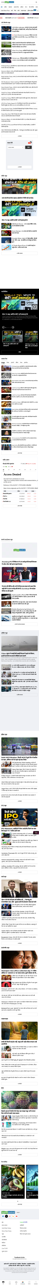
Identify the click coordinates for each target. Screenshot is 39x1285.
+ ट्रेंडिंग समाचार (19, 694)
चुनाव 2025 (4, 1251)
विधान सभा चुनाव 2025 (25, 1234)
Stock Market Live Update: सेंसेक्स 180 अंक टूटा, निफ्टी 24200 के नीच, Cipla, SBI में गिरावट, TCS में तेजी (24, 37)
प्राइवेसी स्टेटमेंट (31, 1263)
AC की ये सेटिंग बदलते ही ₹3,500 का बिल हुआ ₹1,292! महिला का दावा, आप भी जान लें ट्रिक (23, 666)
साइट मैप (22, 1265)
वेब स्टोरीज (31, 7)
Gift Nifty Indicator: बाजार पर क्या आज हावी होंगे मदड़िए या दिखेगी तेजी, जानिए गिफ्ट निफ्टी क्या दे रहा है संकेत (24, 29)
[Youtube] (16, 1216)
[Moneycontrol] (9, 2)
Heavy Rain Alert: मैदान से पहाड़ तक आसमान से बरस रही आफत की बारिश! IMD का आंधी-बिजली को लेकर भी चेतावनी (18, 115)
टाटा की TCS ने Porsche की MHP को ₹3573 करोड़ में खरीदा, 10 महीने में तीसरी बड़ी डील (18, 125)
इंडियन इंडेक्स (30, 10)
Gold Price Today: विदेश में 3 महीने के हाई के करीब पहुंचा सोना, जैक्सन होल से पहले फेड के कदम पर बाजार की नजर (19, 98)
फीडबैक (19, 1263)
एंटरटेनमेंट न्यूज (5, 947)
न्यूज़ (3, 1234)
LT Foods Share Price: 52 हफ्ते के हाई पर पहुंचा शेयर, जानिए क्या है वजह (23, 246)
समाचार (10, 7)
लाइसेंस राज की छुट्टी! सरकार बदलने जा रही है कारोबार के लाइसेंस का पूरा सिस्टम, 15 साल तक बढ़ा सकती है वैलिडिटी (24, 618)
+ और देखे (19, 136)
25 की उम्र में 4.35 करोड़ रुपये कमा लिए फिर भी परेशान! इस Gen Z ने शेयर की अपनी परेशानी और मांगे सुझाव (24, 674)
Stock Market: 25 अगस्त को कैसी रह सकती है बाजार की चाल (24, 232)
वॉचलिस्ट (4, 1245)
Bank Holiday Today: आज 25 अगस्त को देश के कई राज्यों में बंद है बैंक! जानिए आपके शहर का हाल (19, 77)
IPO (26, 7)
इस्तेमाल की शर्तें (12, 1265)
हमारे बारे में (6, 1263)
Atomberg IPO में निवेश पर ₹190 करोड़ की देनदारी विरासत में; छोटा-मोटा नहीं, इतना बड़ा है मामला (19, 563)
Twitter (6, 1216)
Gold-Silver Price (5, 10)
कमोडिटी (22, 1225)
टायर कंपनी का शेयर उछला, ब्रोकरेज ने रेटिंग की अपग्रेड (17, 198)
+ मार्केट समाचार (19, 253)
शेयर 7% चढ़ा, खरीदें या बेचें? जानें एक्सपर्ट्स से (14, 220)
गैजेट (15, 10)
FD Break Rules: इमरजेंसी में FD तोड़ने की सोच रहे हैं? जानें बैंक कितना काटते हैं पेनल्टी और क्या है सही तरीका (19, 66)
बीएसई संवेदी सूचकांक (8, 463)
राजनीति (4, 1237)
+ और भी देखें (19, 505)
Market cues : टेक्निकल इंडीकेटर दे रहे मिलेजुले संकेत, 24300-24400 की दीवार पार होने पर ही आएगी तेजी (24, 59)
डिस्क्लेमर (24, 1263)
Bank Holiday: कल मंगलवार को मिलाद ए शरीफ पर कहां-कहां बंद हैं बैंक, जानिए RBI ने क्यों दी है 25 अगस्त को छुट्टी (25, 410)
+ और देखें (19, 167)
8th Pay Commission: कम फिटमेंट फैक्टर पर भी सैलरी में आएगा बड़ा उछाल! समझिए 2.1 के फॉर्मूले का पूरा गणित (24, 424)
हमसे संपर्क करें (13, 1263)
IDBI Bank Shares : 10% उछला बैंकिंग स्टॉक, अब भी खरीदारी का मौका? (24, 224)
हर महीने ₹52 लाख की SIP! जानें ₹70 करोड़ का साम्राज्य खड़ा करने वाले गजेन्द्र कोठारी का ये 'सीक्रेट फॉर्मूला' (24, 431)
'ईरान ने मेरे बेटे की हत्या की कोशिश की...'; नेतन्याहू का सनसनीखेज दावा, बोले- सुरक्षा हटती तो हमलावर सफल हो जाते (19, 131)
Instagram (9, 1216)
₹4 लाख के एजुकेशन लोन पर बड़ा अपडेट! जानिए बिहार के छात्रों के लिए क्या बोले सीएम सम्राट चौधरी (24, 417)
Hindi (18, 1212)
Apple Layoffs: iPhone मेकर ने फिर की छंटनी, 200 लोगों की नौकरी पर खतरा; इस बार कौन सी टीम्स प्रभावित (24, 596)
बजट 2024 (4, 1225)
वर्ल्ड (12, 10)
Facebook (3, 1216)
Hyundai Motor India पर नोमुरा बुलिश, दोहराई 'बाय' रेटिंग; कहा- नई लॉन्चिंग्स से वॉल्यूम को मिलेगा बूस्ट (24, 240)
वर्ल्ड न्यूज (3, 876)
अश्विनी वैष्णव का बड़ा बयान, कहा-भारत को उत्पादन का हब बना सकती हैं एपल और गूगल (24, 603)
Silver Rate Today (6, 1231)
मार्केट (5, 7)
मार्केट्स (3, 1242)
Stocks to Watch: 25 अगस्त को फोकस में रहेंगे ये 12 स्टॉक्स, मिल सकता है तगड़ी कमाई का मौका (18, 120)
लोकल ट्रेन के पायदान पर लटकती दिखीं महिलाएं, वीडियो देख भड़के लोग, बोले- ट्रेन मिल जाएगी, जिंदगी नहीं (24, 681)
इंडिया (21, 7)
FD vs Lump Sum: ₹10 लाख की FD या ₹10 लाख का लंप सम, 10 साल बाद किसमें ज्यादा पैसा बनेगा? (24, 438)
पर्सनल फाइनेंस (23, 1231)
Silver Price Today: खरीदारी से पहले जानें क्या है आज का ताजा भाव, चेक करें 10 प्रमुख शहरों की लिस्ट (24, 51)
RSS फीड (27, 1265)
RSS (13, 1216)
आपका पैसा (16, 7)
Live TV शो (4, 1248)
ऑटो (19, 10)
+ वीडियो (19, 352)
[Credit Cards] (36, 833)
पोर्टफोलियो (4, 1239)
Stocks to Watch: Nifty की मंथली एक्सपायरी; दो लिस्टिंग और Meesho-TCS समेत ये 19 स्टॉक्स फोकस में (19, 72)
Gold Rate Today (6, 1228)
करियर (18, 1265)
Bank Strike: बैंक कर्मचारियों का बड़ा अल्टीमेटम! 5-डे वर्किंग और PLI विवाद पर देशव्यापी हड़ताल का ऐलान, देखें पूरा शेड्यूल (24, 446)
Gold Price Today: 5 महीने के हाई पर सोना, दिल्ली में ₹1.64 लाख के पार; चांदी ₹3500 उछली (25, 403)
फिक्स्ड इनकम (23, 1228)
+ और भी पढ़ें (19, 453)
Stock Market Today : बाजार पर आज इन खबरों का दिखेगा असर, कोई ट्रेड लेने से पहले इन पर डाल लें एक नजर (19, 88)
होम (1, 7)
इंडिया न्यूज (4, 734)
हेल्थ (37, 7)
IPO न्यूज (3, 805)
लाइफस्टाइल (23, 10)
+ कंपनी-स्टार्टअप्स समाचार (19, 624)
